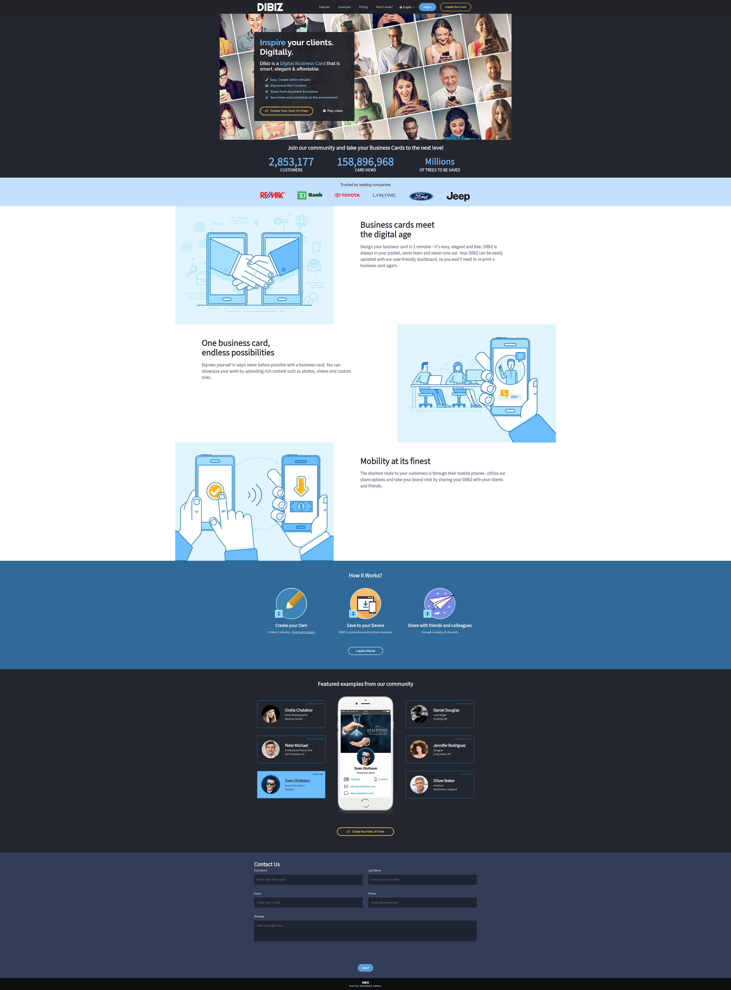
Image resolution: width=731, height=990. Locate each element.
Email (257, 893)
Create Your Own (455, 7)
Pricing (363, 7)
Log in (427, 7)
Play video (335, 111)
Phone (372, 893)
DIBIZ (270, 7)
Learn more (365, 651)
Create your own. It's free (289, 111)
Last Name (374, 870)
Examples (344, 7)
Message (259, 916)
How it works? (384, 7)
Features (324, 7)
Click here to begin (303, 632)
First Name (260, 870)
